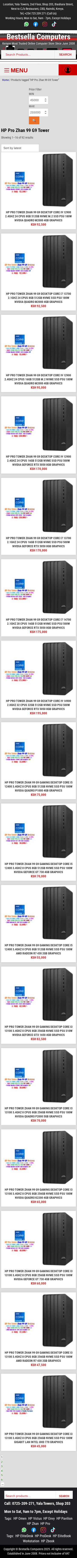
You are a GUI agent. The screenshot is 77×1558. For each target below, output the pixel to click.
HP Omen (20, 1518)
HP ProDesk (43, 1536)
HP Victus (35, 1518)
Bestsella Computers (38, 36)
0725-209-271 (23, 1503)
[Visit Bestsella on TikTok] (53, 1530)
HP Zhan (33, 1524)
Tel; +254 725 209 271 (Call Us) (38, 13)
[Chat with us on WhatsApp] (24, 1530)
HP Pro (45, 1524)
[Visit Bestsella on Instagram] (43, 1530)
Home (5, 80)
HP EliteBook (62, 1536)
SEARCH (65, 54)
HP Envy (49, 1518)
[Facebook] (35, 24)
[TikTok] (54, 24)
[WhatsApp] (26, 24)
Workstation (31, 1541)
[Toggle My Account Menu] (68, 70)
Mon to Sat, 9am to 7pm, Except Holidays (35, 1511)
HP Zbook (47, 1541)
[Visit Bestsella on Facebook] (33, 1530)
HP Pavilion (64, 1518)
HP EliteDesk (24, 1536)
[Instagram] (44, 24)
